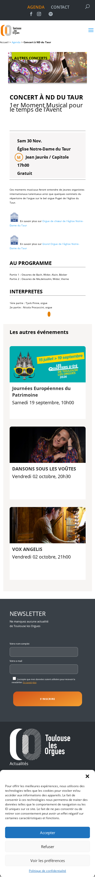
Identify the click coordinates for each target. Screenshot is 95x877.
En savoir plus (29, 682)
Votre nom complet (19, 643)
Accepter (47, 832)
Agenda (16, 42)
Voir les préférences (47, 860)
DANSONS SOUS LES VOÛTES (44, 469)
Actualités (19, 763)
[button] (87, 776)
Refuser (47, 846)
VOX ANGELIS (27, 549)
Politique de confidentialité (47, 871)
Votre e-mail (16, 661)
